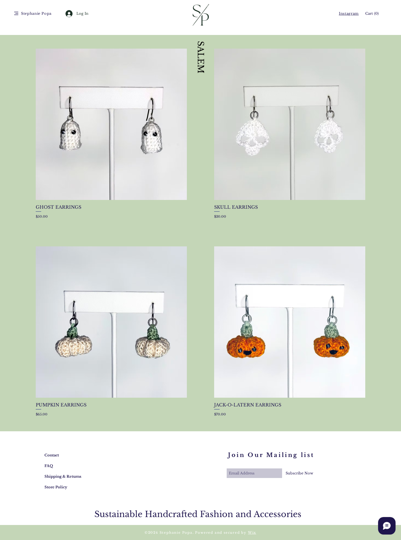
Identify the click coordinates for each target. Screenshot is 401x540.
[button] (16, 13)
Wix (252, 532)
